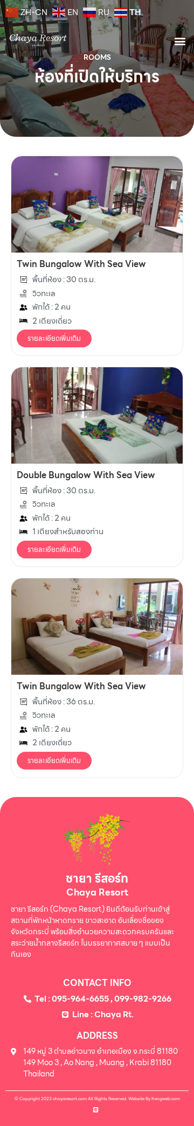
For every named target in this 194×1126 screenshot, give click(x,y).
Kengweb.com (165, 1098)
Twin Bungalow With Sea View (81, 264)
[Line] (96, 1109)
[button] (180, 41)
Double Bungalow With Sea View (86, 475)
